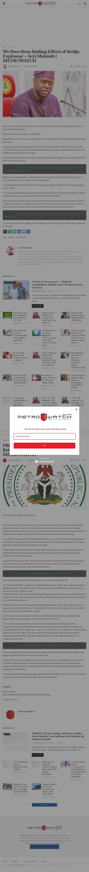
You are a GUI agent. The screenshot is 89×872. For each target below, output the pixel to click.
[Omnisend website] (44, 460)
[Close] (76, 409)
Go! (44, 446)
